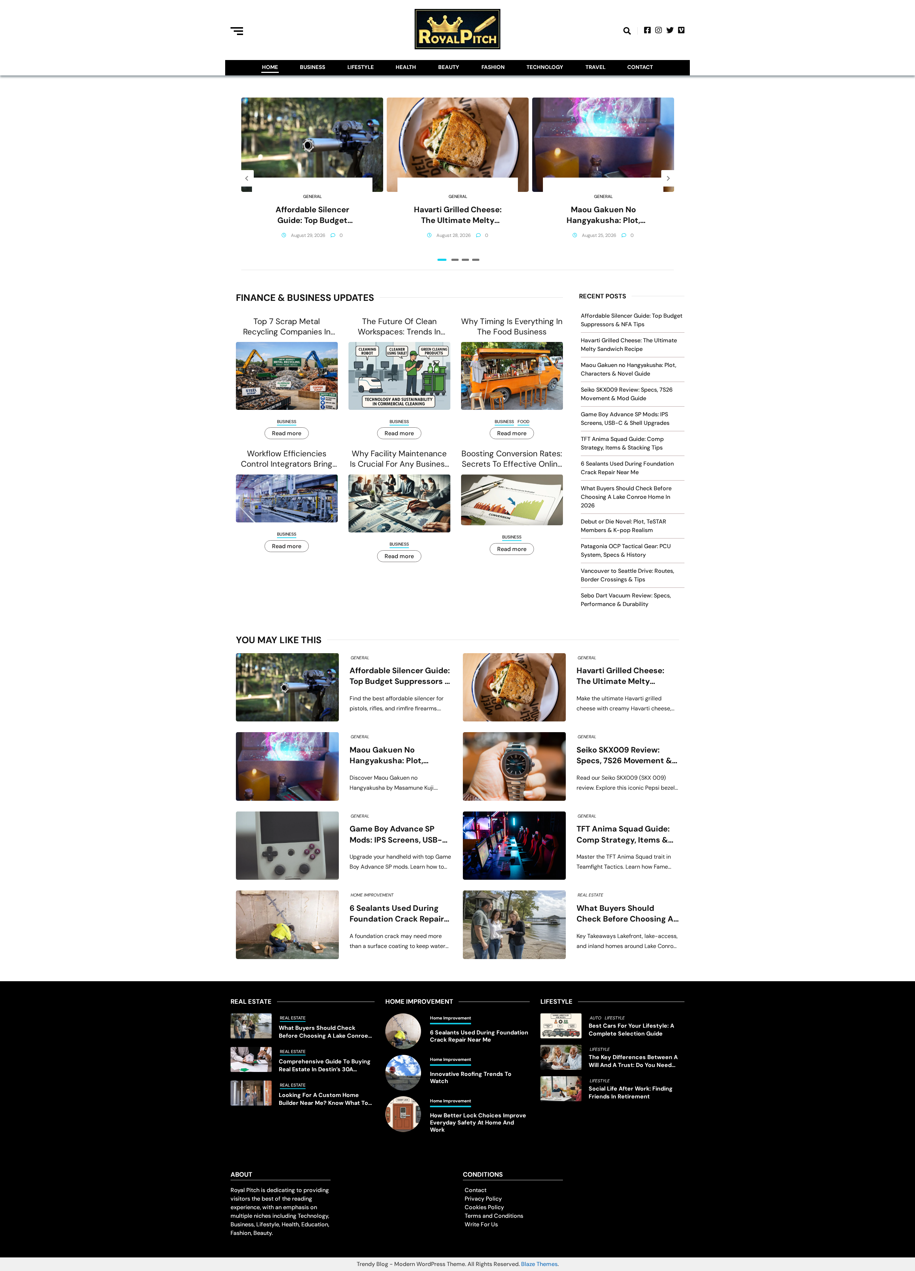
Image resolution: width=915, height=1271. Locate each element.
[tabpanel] (312, 178)
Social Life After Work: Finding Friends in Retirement (631, 1092)
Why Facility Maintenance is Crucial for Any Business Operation (399, 458)
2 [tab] (455, 260)
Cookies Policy (484, 1207)
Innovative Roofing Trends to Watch (470, 1078)
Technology (544, 67)
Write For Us (481, 1224)
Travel (595, 67)
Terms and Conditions (494, 1216)
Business (312, 67)
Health (406, 67)
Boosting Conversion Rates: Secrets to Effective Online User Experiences (511, 458)
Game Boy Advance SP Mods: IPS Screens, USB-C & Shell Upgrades (399, 834)
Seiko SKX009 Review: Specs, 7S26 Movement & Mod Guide (624, 755)
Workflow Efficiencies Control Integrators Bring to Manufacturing (286, 458)
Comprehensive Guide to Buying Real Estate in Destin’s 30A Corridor (325, 1065)
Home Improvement (372, 895)
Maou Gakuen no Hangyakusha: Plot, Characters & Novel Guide (603, 215)
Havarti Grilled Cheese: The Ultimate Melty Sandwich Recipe (458, 215)
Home (270, 67)
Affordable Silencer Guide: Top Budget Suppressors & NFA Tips (312, 215)
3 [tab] (465, 260)
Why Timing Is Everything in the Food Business (512, 326)
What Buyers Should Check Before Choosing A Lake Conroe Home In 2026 (626, 497)
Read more (286, 433)
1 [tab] (441, 260)
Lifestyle (360, 67)
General (312, 196)
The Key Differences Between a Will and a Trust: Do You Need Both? (633, 1061)
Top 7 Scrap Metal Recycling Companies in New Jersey (287, 326)
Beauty (448, 67)
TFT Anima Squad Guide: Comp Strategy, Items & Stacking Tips (623, 834)
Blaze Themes (539, 1264)
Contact (640, 67)
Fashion (493, 67)
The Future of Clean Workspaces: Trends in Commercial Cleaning (399, 326)
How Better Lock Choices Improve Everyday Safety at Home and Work (478, 1122)
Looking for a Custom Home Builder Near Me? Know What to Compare (323, 1099)
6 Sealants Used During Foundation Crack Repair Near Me (397, 914)
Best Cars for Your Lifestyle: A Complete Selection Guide (631, 1029)
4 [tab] (475, 260)
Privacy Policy (483, 1198)
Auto (595, 1018)
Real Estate (590, 895)
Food (523, 422)
